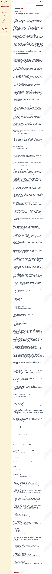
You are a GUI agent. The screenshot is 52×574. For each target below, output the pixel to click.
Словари (2, 22)
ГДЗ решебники (4, 34)
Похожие (41, 5)
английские (4, 12)
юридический (4, 31)
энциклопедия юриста (6, 30)
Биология (22, 8)
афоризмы (3, 23)
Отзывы (37, 5)
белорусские (4, 11)
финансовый (4, 29)
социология (4, 27)
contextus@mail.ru (16, 572)
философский (4, 28)
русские (3, 10)
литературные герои (5, 14)
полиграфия (4, 26)
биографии (4, 15)
